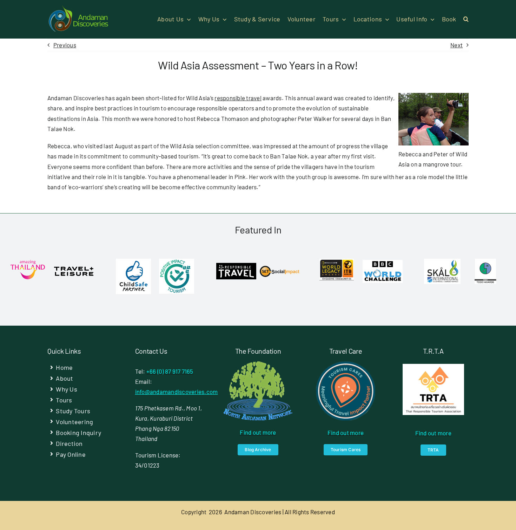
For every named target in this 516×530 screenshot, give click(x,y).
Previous (64, 44)
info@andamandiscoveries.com (176, 391)
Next (456, 44)
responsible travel (238, 97)
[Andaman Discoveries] (79, 8)
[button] (466, 19)
